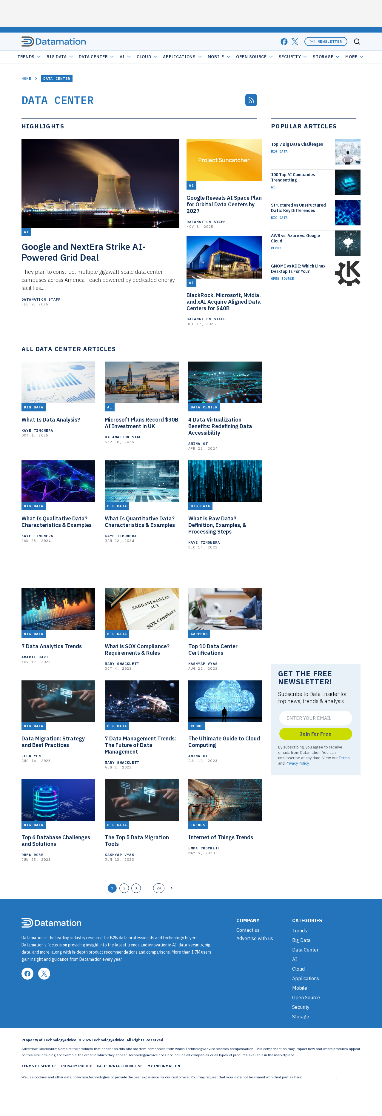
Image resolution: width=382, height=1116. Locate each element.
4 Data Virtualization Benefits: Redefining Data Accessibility (220, 426)
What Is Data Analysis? (50, 419)
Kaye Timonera (37, 430)
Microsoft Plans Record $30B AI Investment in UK (141, 423)
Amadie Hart (34, 657)
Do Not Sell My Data (319, 1077)
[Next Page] (171, 888)
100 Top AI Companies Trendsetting (293, 177)
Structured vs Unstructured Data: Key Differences (298, 207)
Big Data (57, 56)
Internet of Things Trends (220, 837)
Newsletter (330, 41)
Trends (26, 56)
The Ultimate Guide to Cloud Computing (224, 741)
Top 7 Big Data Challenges (297, 144)
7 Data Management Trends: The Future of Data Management (140, 745)
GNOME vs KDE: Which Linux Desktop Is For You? (298, 268)
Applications (179, 56)
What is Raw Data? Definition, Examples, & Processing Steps (217, 525)
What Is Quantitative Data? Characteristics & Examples (140, 521)
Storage (323, 56)
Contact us (248, 930)
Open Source (251, 56)
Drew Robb (32, 854)
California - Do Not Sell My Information (138, 1066)
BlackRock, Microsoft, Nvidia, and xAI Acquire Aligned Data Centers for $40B (224, 302)
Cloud (144, 56)
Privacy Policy (297, 763)
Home (26, 78)
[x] (294, 41)
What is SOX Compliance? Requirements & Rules (137, 649)
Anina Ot (198, 443)
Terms (344, 757)
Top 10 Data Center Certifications (213, 649)
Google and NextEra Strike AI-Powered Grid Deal (83, 252)
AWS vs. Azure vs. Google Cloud (295, 238)
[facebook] (284, 41)
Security (290, 56)
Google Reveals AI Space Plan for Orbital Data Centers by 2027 (224, 204)
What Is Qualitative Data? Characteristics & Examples (56, 521)
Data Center (93, 56)
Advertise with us (254, 938)
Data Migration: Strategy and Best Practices (53, 741)
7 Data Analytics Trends (51, 646)
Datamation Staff (41, 299)
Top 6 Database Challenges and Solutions (55, 840)
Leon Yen (31, 756)
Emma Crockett (204, 848)
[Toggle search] (357, 41)
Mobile (216, 56)
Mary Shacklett (122, 663)
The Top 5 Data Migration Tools (137, 840)
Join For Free (316, 734)
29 (158, 888)
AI (122, 56)
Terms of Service (38, 1066)
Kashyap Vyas (203, 663)
